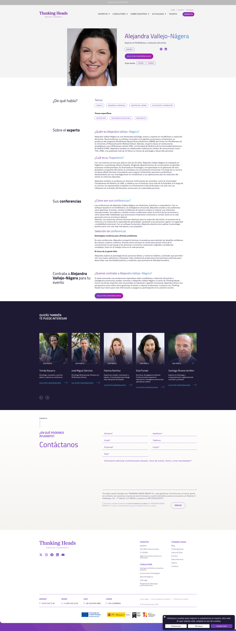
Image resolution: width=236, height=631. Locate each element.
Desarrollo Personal (116, 105)
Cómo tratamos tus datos (138, 503)
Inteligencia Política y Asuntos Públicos (151, 569)
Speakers (143, 546)
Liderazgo (143, 580)
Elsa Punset (142, 370)
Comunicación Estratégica (150, 573)
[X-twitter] (40, 554)
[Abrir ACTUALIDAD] (165, 14)
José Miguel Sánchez (82, 370)
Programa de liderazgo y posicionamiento (149, 584)
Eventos (174, 556)
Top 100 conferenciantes (149, 549)
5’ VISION (144, 552)
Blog (173, 546)
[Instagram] (46, 554)
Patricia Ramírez (112, 370)
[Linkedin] (57, 554)
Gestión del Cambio (139, 105)
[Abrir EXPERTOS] (109, 14)
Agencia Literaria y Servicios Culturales (151, 557)
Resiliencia (141, 118)
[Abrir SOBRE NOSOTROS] (149, 14)
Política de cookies (181, 599)
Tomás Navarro (47, 370)
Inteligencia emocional (121, 118)
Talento (174, 563)
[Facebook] (51, 554)
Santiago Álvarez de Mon (181, 370)
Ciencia (99, 105)
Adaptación (101, 118)
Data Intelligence (146, 577)
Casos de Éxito (177, 552)
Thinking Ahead (177, 549)
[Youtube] (63, 554)
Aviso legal (144, 599)
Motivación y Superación (162, 105)
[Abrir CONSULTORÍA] (127, 14)
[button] (41, 397)
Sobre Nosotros (177, 559)
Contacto (174, 566)
